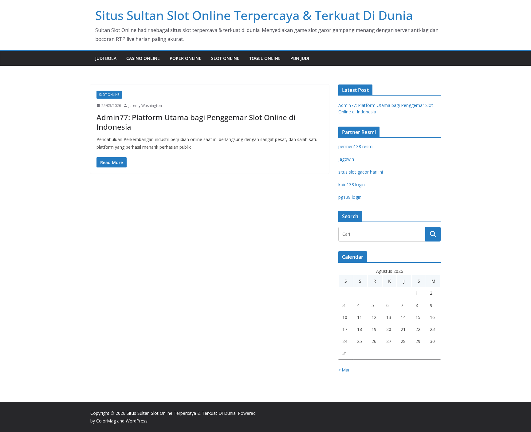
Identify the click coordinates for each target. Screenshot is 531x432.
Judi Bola (105, 58)
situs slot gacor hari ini (360, 172)
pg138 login (349, 197)
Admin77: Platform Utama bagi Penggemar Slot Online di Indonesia (195, 122)
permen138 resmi (355, 146)
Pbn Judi (299, 58)
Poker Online (185, 58)
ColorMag (106, 421)
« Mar (344, 370)
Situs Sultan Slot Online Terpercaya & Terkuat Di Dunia (254, 15)
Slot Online (225, 58)
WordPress (137, 421)
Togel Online (265, 58)
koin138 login (351, 184)
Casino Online (143, 58)
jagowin (346, 159)
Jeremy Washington (145, 105)
